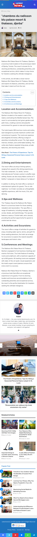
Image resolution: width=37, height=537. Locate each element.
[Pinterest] (14, 293)
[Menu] (2, 5)
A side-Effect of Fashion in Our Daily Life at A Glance (27, 454)
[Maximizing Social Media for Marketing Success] (7, 492)
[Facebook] (4, 293)
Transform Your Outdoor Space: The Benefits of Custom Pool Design (23, 473)
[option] (18, 345)
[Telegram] (29, 293)
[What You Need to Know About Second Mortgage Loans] (7, 500)
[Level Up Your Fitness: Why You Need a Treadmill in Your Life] (7, 483)
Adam (5, 28)
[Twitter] (7, 293)
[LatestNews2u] (18, 4)
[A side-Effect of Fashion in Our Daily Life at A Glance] (27, 446)
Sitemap (27, 529)
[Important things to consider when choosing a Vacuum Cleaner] (10, 446)
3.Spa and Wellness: (10, 99)
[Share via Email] (32, 293)
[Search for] (35, 5)
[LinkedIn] (11, 293)
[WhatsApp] (25, 293)
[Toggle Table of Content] (31, 92)
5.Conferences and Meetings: (13, 104)
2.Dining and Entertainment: (12, 97)
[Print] (18, 296)
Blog (8, 11)
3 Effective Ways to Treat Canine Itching (18, 347)
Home (4, 11)
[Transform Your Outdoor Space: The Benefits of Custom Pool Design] (7, 474)
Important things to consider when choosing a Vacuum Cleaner (10, 454)
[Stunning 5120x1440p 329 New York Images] (10, 424)
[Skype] (18, 293)
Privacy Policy (11, 529)
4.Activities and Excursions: (12, 101)
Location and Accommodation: (13, 95)
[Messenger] (22, 293)
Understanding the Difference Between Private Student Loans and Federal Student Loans (23, 508)
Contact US (20, 529)
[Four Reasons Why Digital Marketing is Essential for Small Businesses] (27, 424)
